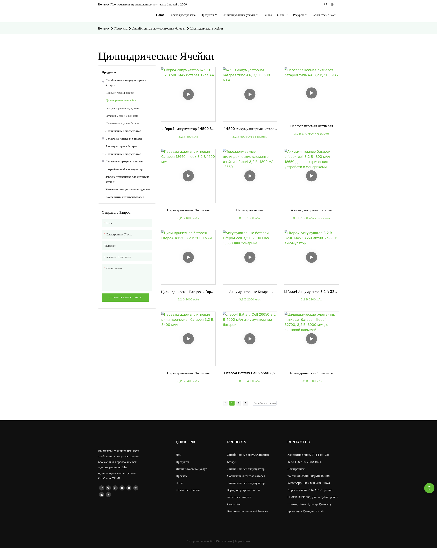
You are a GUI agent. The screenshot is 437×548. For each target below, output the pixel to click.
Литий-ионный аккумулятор (246, 469)
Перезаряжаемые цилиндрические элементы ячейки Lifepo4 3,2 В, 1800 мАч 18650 (250, 210)
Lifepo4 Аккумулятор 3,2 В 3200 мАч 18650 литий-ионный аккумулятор (311, 292)
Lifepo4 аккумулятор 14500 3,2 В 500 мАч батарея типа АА (188, 129)
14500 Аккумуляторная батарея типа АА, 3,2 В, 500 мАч (250, 129)
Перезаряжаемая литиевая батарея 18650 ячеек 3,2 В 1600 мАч (188, 210)
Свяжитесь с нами (188, 490)
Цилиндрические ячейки (206, 28)
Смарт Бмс (234, 504)
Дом (178, 454)
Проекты (181, 476)
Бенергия (226, 541)
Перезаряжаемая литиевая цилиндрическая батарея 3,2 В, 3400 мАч (188, 373)
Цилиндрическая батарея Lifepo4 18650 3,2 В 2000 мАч (188, 292)
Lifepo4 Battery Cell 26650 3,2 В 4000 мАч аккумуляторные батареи (250, 373)
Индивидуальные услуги (192, 469)
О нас (179, 483)
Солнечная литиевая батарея (246, 476)
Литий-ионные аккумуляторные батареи (159, 28)
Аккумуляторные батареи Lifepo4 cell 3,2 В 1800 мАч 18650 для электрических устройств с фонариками (311, 210)
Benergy (104, 28)
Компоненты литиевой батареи (247, 511)
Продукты (121, 28)
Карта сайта (243, 541)
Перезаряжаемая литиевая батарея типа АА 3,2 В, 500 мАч (311, 126)
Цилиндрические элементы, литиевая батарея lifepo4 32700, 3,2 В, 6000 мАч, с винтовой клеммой (311, 373)
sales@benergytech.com (313, 476)
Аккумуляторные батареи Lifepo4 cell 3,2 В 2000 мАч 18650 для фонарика (250, 292)
